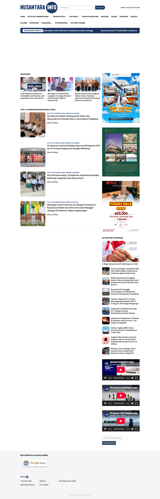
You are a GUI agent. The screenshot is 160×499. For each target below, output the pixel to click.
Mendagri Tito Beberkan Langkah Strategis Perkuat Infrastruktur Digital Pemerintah (32, 97)
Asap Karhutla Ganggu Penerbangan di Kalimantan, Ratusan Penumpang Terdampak (125, 291)
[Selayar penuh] (136, 378)
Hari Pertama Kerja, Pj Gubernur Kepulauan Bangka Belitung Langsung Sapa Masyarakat (73, 176)
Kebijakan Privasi (27, 485)
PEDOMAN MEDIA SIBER (67, 481)
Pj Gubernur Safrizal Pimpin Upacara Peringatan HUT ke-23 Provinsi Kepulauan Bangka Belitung (73, 147)
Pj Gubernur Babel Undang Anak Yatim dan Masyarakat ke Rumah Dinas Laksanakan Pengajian (72, 117)
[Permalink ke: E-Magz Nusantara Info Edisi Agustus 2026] (121, 251)
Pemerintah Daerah (72, 113)
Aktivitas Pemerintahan (56, 113)
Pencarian (100, 7)
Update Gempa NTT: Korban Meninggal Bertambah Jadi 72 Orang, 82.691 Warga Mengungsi (124, 301)
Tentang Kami (26, 481)
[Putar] (105, 378)
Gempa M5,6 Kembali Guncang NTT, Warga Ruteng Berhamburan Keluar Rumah (123, 311)
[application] (121, 369)
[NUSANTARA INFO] (39, 7)
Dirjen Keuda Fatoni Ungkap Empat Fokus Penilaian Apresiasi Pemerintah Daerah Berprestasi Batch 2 (60, 97)
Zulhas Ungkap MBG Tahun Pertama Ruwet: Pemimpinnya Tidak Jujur (124, 330)
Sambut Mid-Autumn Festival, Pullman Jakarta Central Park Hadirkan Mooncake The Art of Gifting (124, 340)
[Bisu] (132, 378)
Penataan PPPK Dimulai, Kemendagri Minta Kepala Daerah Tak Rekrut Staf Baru (87, 96)
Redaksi (43, 481)
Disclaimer (44, 485)
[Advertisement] (80, 52)
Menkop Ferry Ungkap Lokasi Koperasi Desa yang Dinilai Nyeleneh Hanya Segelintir (123, 351)
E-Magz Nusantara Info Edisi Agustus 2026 (120, 264)
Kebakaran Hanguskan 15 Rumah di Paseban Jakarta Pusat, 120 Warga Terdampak (125, 320)
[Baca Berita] (52, 123)
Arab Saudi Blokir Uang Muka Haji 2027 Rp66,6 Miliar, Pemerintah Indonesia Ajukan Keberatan (125, 271)
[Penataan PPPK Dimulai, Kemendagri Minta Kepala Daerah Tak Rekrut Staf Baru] (87, 84)
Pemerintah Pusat (72, 202)
